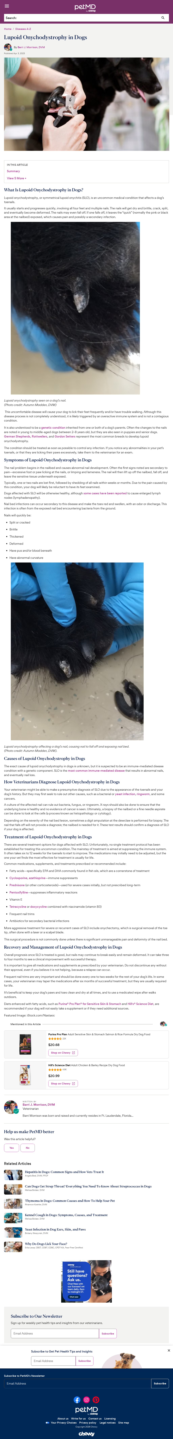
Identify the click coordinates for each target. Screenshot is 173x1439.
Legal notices (108, 1422)
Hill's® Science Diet (140, 1004)
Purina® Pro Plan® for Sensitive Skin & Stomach (89, 1004)
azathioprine (37, 878)
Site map (123, 1422)
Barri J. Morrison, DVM (31, 47)
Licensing (110, 1418)
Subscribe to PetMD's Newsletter (24, 1376)
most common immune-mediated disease (96, 771)
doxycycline (38, 907)
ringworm (143, 794)
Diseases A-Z (23, 29)
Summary (13, 171)
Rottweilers (39, 436)
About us (62, 1418)
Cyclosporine (18, 878)
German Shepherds (17, 436)
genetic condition (53, 428)
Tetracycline (17, 907)
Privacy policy (87, 1422)
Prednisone (17, 885)
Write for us (78, 1418)
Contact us (95, 1418)
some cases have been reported (105, 493)
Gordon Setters (65, 436)
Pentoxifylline (18, 892)
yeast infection (125, 794)
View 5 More (16, 178)
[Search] (163, 18)
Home (7, 29)
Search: (11, 18)
